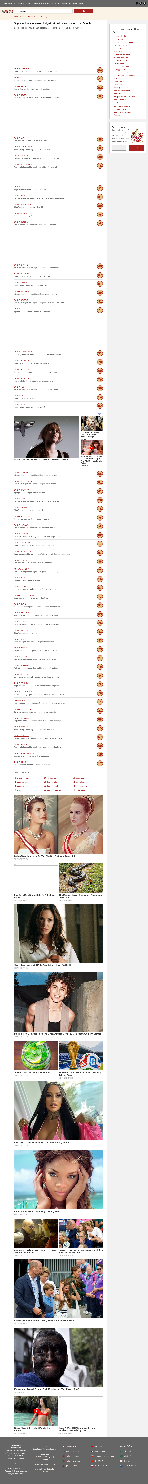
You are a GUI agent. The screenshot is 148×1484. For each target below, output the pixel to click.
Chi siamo (16, 1463)
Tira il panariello (78, 3)
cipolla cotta (119, 39)
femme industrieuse (102, 1451)
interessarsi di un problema (125, 76)
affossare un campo (122, 57)
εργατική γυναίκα (130, 1466)
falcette (117, 115)
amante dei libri (120, 36)
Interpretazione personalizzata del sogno (31, 16)
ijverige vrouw (71, 1466)
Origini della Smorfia (52, 3)
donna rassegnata (23, 164)
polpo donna (81, 790)
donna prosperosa (54, 790)
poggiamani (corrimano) (123, 42)
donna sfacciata (21, 735)
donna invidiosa (21, 612)
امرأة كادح (127, 1451)
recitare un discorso (122, 91)
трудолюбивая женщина (104, 1456)
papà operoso (22, 782)
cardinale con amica (122, 103)
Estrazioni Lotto (66, 3)
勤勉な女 (127, 1461)
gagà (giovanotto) (121, 88)
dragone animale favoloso (124, 97)
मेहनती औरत (128, 1446)
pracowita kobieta (101, 1466)
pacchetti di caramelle (123, 73)
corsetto (117, 94)
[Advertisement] (58, 48)
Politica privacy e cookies (45, 1464)
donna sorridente (22, 551)
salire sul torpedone (122, 106)
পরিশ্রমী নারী (127, 1456)
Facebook (40, 1457)
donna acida (22, 786)
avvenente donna (22, 273)
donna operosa (71, 1446)
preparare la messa (122, 54)
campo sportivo (120, 100)
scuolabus (118, 48)
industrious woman (73, 1451)
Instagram (49, 1457)
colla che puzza (120, 60)
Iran (115, 79)
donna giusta (52, 782)
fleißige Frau (100, 1446)
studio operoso (81, 778)
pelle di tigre (119, 63)
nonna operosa (23, 778)
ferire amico (119, 82)
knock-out (118, 85)
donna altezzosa (22, 369)
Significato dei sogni (24, 3)
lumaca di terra (120, 109)
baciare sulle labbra (122, 66)
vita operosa (51, 778)
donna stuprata (21, 489)
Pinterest (45, 1459)
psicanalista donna (24, 790)
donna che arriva (53, 786)
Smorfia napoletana (9, 3)
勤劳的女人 (99, 1461)
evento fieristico (120, 51)
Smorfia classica (38, 3)
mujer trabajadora (72, 1456)
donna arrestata (22, 674)
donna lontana (81, 782)
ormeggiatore (119, 69)
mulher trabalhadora (73, 1461)
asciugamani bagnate (122, 112)
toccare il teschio (121, 45)
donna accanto (81, 786)
